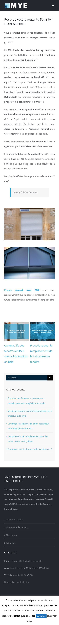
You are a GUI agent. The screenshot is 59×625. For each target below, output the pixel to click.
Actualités (10, 543)
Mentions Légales (14, 519)
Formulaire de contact (17, 527)
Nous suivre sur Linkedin (16, 582)
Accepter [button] (41, 616)
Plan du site (11, 535)
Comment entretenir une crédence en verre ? (30, 449)
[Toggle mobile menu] (53, 4)
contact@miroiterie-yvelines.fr (27, 561)
